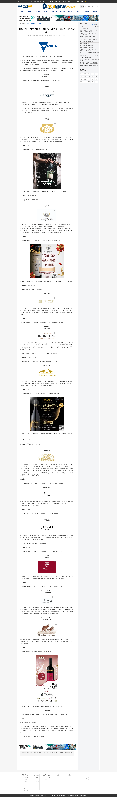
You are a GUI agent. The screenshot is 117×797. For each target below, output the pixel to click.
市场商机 (39, 23)
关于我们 (37, 777)
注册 (82, 1)
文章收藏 (48, 781)
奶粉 (47, 1)
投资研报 (26, 784)
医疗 (22, 1)
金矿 (44, 1)
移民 (38, 1)
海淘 (93, 73)
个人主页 (48, 777)
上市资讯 (26, 781)
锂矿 (32, 1)
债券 (60, 1)
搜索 (98, 6)
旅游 (69, 1)
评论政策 (37, 781)
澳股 (59, 779)
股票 (70, 779)
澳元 (66, 1)
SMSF (70, 781)
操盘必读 (26, 779)
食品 (78, 1)
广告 (38, 779)
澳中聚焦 (26, 786)
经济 (25, 1)
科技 (50, 1)
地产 (19, 1)
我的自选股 (47, 779)
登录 (85, 1)
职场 (63, 1)
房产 (72, 1)
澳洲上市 (58, 781)
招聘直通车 (25, 790)
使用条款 (37, 788)
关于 (88, 1)
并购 (29, 1)
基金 (53, 1)
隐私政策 (37, 786)
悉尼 (35, 1)
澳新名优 (33, 23)
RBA (41, 1)
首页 (28, 23)
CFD (70, 777)
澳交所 (56, 1)
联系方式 (37, 784)
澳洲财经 (26, 777)
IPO (75, 1)
